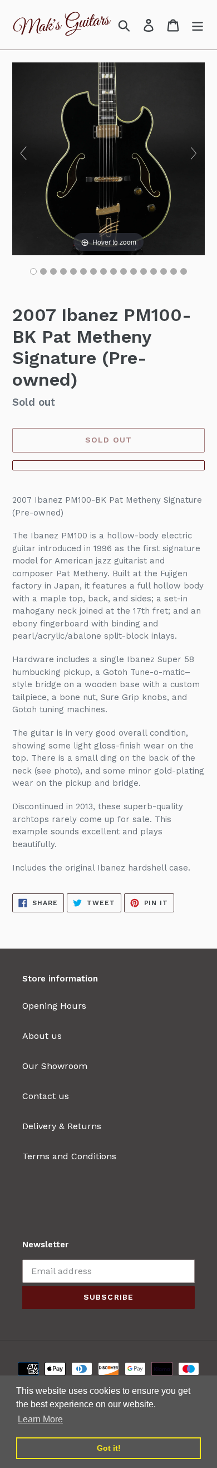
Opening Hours (54, 1005)
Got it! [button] (109, 1447)
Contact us (45, 1096)
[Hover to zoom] (108, 158)
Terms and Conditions (69, 1156)
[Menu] (197, 24)
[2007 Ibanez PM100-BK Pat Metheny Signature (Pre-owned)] (33, 271)
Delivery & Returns (61, 1126)
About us (42, 1035)
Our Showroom (54, 1066)
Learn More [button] (40, 1419)
